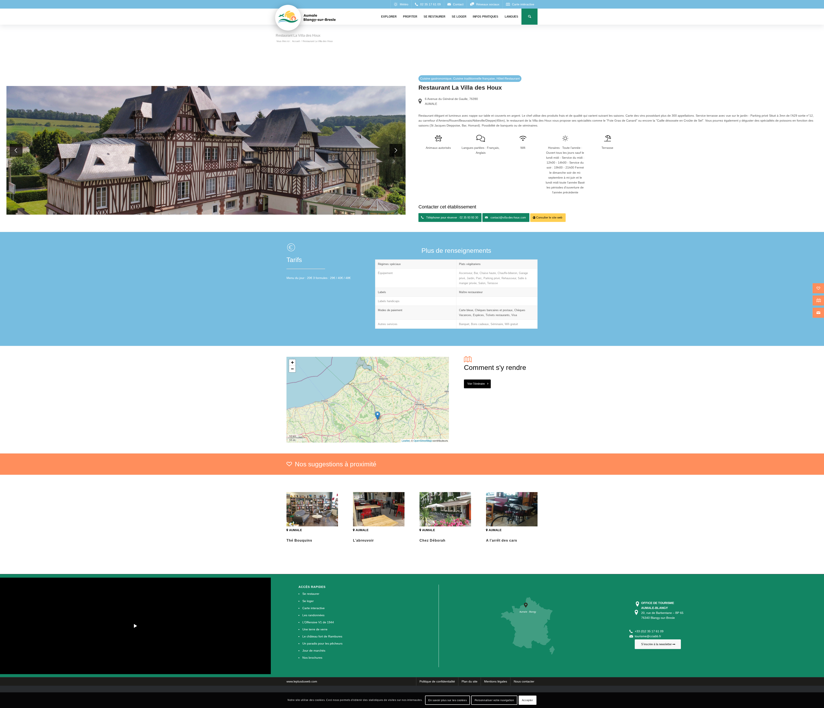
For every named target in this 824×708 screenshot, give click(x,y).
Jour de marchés (313, 650)
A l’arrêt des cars (501, 540)
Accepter (527, 700)
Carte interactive (313, 608)
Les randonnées (313, 615)
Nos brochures (312, 657)
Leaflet (406, 440)
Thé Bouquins (299, 540)
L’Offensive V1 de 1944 (318, 622)
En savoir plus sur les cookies (447, 700)
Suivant (395, 150)
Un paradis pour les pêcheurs (322, 643)
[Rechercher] (529, 17)
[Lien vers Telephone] (428, 4)
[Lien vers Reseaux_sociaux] (485, 4)
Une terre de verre (314, 629)
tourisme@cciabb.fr (648, 636)
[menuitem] (389, 17)
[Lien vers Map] (520, 4)
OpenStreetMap (423, 440)
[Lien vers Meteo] (401, 4)
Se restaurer (310, 593)
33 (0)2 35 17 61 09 (649, 631)
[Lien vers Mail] (455, 4)
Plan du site (469, 681)
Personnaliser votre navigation (494, 700)
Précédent (16, 150)
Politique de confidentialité (437, 681)
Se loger (308, 601)
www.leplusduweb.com (301, 681)
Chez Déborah (432, 540)
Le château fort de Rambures (322, 636)
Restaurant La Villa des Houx (298, 35)
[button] (377, 415)
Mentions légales (495, 681)
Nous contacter (524, 681)
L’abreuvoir (363, 540)
